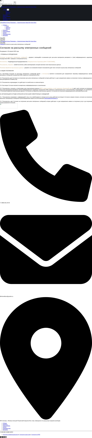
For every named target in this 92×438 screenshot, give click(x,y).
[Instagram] (2, 437)
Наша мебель (6, 31)
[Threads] (4, 437)
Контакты (5, 35)
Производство (6, 34)
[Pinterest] (6, 437)
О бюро (5, 25)
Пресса (8, 29)
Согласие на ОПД (35, 434)
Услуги (4, 32)
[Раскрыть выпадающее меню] (8, 25)
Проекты (5, 30)
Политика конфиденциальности (11, 434)
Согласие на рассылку (25, 434)
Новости (8, 27)
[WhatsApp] (1, 437)
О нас (7, 26)
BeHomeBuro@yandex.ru (51, 98)
